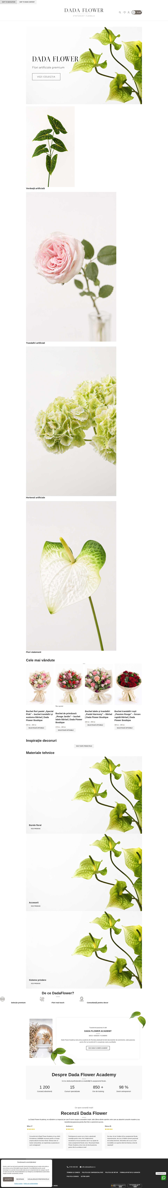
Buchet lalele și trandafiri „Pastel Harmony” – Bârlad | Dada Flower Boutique (98, 714)
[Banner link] (84, 65)
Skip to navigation (8, 2)
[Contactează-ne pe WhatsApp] (163, 1177)
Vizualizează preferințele (38, 1179)
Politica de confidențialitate (31, 1183)
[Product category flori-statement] (84, 380)
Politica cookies (18, 1183)
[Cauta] (120, 12)
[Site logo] (84, 12)
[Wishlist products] (125, 12)
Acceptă (8, 1179)
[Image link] (118, 1185)
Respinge (20, 1179)
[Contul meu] (129, 12)
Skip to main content (27, 2)
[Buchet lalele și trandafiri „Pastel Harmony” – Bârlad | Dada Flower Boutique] (98, 684)
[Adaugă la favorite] (28, 707)
